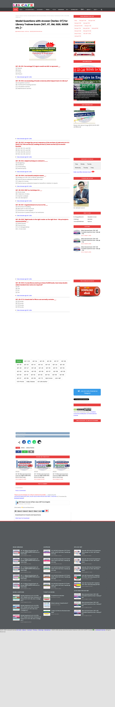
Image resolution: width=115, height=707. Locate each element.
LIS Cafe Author (42, 381)
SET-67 (19, 378)
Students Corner (92, 217)
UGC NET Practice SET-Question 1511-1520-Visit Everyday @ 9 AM (91, 576)
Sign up (90, 221)
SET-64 (47, 375)
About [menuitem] (89, 9)
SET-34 (35, 361)
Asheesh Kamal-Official (23, 31)
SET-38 (63, 361)
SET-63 (40, 375)
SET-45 (62, 364)
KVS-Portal (20, 381)
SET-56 (41, 371)
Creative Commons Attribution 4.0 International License (85, 413)
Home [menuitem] (15, 9)
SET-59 (63, 371)
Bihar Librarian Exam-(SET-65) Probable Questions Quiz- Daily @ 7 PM (90, 232)
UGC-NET (58, 378)
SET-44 (55, 364)
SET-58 (55, 371)
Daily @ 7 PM (78, 28)
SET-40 (26, 364)
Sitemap (40, 630)
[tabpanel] (87, 82)
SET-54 (26, 371)
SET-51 (55, 368)
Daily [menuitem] (95, 9)
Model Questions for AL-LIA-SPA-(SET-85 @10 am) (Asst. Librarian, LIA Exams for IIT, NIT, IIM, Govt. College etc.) (31, 598)
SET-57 (48, 371)
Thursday (85, 167)
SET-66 (62, 375)
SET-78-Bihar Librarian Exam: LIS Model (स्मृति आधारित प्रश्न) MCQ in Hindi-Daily (60, 475)
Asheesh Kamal (100, 630)
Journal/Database (79, 221)
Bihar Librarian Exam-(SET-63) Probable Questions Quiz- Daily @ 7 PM (90, 248)
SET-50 (48, 368)
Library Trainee (23, 15)
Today (76, 164)
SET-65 (54, 375)
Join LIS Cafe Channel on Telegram (88, 392)
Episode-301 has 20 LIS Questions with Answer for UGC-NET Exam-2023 (91, 560)
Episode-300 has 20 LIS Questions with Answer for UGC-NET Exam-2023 (91, 568)
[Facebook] (24, 443)
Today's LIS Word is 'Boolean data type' (60, 611)
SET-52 (62, 368)
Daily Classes (31, 381)
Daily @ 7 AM (88, 25)
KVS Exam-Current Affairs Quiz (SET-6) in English (34, 501)
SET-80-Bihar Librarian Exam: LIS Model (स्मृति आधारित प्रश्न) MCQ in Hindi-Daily (23, 475)
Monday (83, 164)
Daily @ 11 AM (91, 20)
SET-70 (40, 378)
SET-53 (19, 371)
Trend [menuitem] (47, 9)
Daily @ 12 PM (78, 23)
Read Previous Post (21, 433)
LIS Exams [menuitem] (39, 9)
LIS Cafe (19, 630)
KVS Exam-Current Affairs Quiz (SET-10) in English (85, 85)
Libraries (90, 219)
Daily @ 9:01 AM (87, 31)
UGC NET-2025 (87, 33)
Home (17, 15)
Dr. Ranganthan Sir (79, 217)
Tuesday (89, 164)
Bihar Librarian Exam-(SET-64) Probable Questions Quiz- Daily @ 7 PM (90, 240)
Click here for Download (22, 518)
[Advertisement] (43, 102)
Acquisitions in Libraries (57, 595)
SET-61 (26, 375)
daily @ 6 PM (78, 36)
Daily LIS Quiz (78, 33)
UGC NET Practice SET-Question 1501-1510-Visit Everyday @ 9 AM (91, 583)
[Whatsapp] (34, 443)
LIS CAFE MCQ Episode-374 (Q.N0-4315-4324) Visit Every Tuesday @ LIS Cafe (60, 560)
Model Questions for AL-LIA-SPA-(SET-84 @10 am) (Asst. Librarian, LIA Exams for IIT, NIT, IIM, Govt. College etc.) (30, 608)
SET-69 (33, 378)
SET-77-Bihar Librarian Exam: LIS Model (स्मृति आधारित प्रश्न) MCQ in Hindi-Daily (30, 577)
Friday (92, 167)
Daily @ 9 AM (78, 31)
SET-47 (26, 368)
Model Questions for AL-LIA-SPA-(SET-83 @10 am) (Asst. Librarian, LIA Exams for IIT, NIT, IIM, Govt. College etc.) (31, 618)
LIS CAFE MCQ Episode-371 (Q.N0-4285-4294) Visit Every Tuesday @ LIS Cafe (60, 585)
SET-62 (33, 375)
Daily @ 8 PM (95, 28)
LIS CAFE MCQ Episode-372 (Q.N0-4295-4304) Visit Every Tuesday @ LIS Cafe (60, 577)
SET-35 (42, 361)
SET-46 (19, 368)
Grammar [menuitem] (61, 9)
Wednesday (78, 167)
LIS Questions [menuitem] (29, 9)
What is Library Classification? (59, 603)
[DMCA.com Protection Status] (79, 410)
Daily (76, 20)
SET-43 (47, 364)
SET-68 (26, 378)
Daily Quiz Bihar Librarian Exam (82, 172)
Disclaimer (47, 630)
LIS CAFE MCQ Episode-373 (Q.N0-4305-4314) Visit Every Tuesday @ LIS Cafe (60, 568)
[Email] (39, 443)
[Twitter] (29, 443)
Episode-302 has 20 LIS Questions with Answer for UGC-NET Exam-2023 (91, 552)
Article (22, 447)
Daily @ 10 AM (82, 20)
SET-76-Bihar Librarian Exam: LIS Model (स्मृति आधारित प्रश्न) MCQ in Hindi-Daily (30, 585)
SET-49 (41, 368)
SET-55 (34, 371)
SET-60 (19, 375)
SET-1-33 (27, 361)
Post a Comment (21, 490)
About (24, 630)
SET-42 (40, 364)
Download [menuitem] (74, 9)
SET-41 (33, 364)
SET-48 (33, 368)
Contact (29, 630)
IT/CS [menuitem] (54, 9)
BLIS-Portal (49, 378)
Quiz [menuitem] (20, 9)
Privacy (35, 630)
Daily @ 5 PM (86, 23)
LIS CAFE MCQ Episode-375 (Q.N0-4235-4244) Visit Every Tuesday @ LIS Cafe (60, 552)
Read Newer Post (20, 436)
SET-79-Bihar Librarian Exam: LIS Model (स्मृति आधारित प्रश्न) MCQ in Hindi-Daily (42, 475)
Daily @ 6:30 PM (78, 25)
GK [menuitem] (67, 9)
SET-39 (19, 364)
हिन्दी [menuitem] (82, 9)
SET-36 (49, 361)
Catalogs (76, 219)
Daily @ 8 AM (86, 28)
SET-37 (56, 361)
